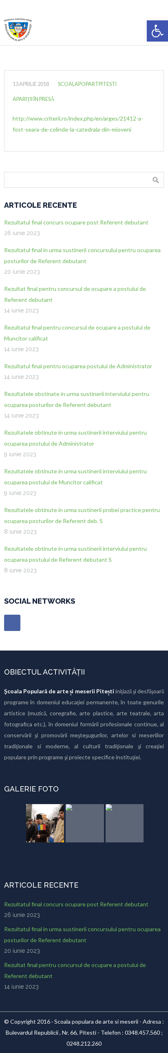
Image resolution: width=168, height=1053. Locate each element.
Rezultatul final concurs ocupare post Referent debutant (76, 222)
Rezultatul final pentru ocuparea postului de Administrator (78, 366)
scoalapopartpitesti (87, 84)
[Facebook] (12, 623)
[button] (157, 31)
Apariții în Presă (33, 99)
